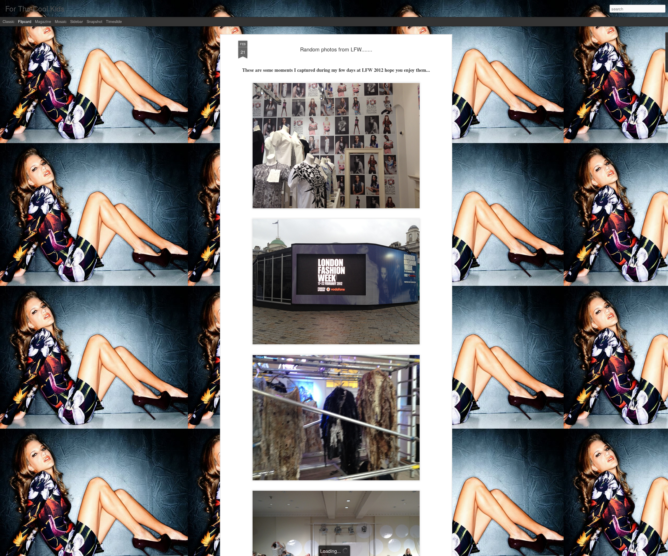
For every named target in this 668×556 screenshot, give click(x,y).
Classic (8, 21)
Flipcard (24, 21)
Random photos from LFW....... (336, 49)
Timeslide (114, 21)
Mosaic (61, 21)
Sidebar (76, 21)
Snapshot (94, 21)
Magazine (43, 21)
